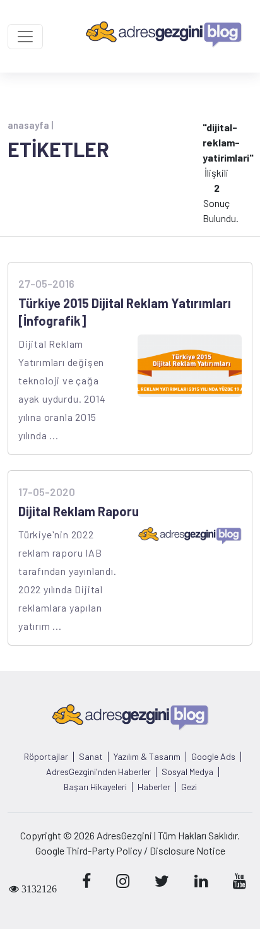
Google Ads (213, 757)
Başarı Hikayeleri (95, 787)
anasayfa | (30, 125)
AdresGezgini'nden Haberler (98, 772)
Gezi (189, 787)
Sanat (91, 757)
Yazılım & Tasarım (147, 757)
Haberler (154, 787)
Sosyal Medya (187, 772)
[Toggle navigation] (25, 36)
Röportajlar (46, 757)
